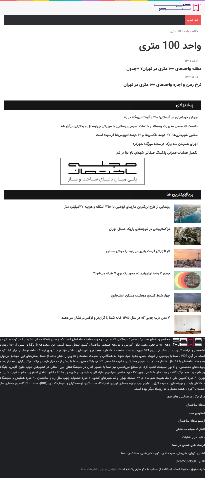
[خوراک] (187, 475)
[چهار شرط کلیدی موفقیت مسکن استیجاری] (187, 302)
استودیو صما (197, 413)
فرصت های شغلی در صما (188, 445)
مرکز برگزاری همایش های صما (186, 396)
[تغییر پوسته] (15, 9)
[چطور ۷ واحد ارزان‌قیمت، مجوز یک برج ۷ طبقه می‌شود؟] (187, 280)
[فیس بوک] (203, 475)
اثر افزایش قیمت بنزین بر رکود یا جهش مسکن (138, 251)
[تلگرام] (195, 475)
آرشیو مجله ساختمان (191, 420)
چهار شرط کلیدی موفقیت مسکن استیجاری (140, 295)
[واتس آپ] (191, 475)
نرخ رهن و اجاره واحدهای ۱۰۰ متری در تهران (162, 84)
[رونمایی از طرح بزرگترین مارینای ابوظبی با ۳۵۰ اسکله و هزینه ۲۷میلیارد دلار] (187, 213)
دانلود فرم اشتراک (193, 437)
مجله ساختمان (195, 404)
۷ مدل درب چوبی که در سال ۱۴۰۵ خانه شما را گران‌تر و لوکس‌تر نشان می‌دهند (116, 318)
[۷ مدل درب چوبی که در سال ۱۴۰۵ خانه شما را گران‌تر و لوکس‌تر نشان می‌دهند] (187, 324)
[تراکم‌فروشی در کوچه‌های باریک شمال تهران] (187, 236)
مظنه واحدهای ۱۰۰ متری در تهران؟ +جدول (163, 68)
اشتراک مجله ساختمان (190, 429)
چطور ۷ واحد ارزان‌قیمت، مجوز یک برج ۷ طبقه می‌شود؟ (131, 273)
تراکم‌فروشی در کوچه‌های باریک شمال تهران (139, 229)
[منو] (6, 9)
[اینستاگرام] (199, 475)
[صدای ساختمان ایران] (177, 7)
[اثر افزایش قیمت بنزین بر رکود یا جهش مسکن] (187, 258)
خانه (195, 31)
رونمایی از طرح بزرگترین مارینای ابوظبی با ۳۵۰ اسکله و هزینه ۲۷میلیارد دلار (117, 207)
